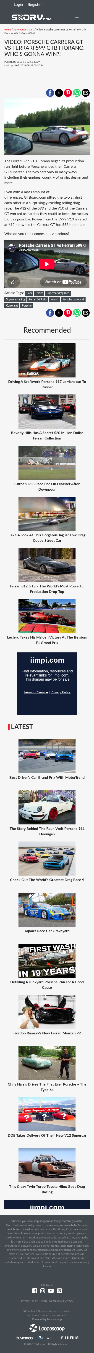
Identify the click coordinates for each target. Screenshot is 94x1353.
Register (35, 5)
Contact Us (56, 1300)
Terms (43, 1300)
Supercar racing (15, 299)
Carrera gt (12, 305)
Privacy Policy (29, 1300)
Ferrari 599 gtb (38, 299)
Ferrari (54, 299)
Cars (31, 29)
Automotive (19, 29)
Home (7, 29)
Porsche (26, 305)
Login (18, 5)
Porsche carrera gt (73, 299)
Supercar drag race (58, 293)
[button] (50, 93)
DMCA (69, 1300)
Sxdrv (39, 293)
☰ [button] (77, 18)
